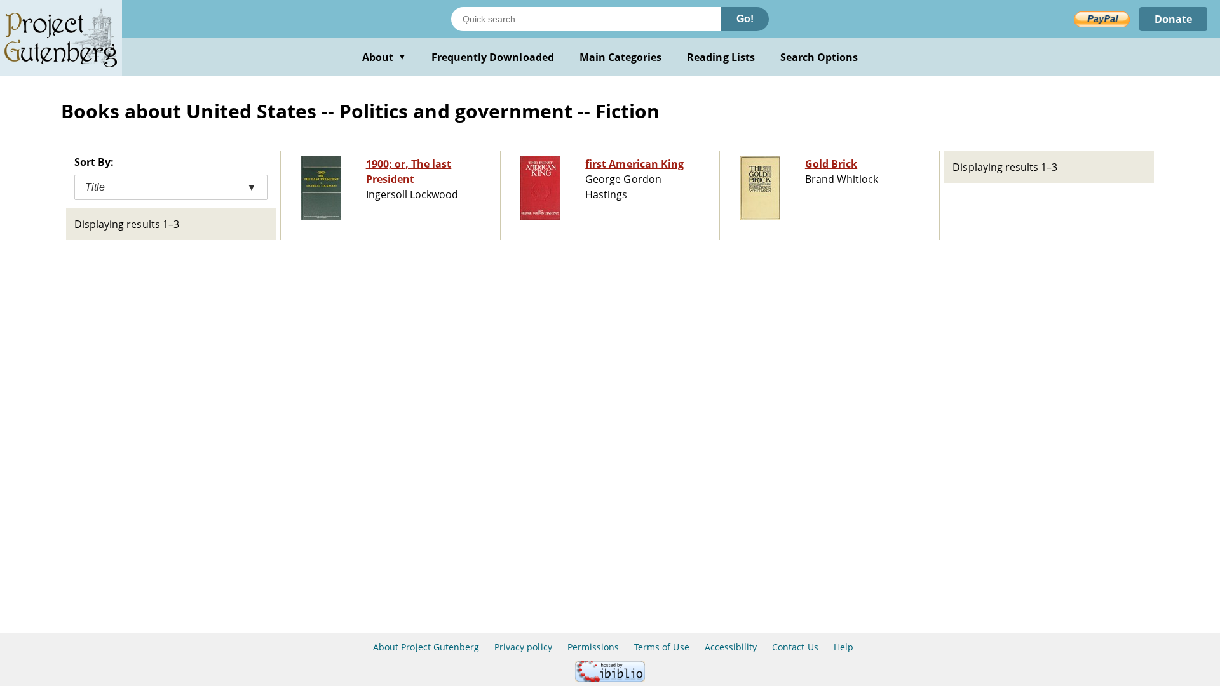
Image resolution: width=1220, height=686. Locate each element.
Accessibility (731, 647)
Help (843, 647)
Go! (745, 18)
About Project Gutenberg (426, 647)
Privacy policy (523, 647)
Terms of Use (661, 647)
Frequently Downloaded (492, 57)
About (384, 57)
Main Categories (621, 57)
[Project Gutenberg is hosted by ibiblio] (610, 678)
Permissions (593, 647)
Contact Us (795, 647)
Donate (1173, 19)
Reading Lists (721, 57)
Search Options (819, 57)
